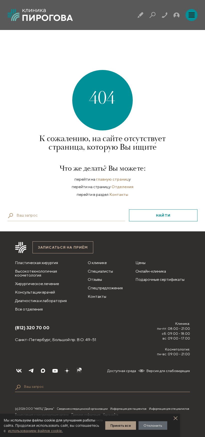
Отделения (123, 186)
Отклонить (153, 426)
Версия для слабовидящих (168, 371)
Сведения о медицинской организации (82, 408)
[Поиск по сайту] (18, 387)
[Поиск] (152, 15)
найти (163, 215)
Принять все (120, 426)
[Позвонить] (164, 15)
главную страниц (112, 179)
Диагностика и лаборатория (41, 300)
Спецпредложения (105, 288)
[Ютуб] (55, 371)
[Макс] (43, 371)
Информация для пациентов (128, 408)
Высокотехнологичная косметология (36, 273)
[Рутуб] (79, 371)
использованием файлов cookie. (35, 431)
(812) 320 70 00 (32, 327)
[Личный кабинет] (176, 15)
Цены (141, 262)
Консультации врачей (35, 292)
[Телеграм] (31, 371)
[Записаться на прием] (140, 15)
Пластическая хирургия (36, 262)
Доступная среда (121, 371)
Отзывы (95, 279)
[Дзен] (67, 371)
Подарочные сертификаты (160, 279)
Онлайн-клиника (151, 271)
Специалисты (100, 271)
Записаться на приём (63, 247)
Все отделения (29, 309)
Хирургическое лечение (37, 283)
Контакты (118, 194)
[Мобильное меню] (192, 15)
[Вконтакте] (19, 371)
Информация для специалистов (169, 408)
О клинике (97, 262)
